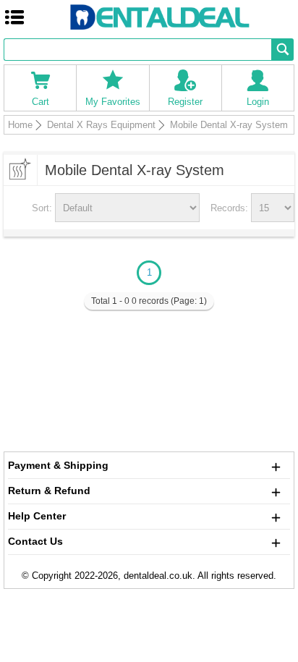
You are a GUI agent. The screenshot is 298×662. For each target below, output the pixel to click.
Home (20, 124)
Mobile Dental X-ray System (229, 124)
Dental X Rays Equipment (101, 124)
